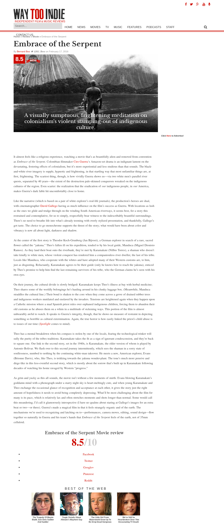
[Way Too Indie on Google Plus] (196, 4)
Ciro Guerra (81, 161)
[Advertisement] (85, 141)
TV (107, 27)
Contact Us (24, 34)
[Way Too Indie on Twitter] (190, 4)
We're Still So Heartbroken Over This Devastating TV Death (128, 519)
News (81, 27)
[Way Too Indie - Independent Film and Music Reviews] (39, 18)
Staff (170, 27)
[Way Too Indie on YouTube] (202, 4)
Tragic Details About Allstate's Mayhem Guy (71, 518)
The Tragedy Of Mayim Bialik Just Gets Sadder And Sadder (43, 519)
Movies (95, 27)
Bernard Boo (23, 51)
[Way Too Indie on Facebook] (185, 4)
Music (118, 27)
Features (134, 27)
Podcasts (153, 27)
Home (68, 27)
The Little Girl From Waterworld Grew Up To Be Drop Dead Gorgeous (100, 519)
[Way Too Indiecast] (208, 4)
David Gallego (49, 206)
